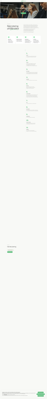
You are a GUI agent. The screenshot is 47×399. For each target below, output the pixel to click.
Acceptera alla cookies (41, 392)
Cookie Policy (5, 394)
